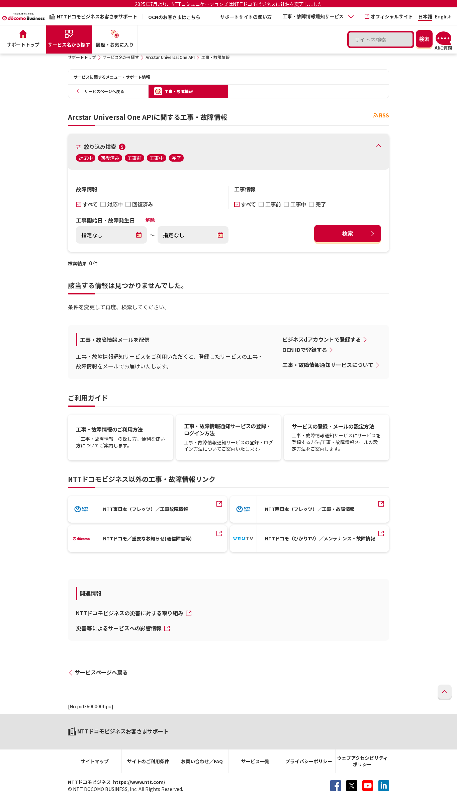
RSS (384, 115)
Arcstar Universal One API (170, 57)
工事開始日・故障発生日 (105, 220)
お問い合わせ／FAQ (202, 761)
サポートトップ (82, 57)
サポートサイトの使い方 (246, 16)
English (443, 17)
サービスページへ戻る (101, 672)
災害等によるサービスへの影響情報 (119, 628)
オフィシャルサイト (392, 16)
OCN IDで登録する (304, 350)
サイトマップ (95, 761)
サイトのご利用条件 (148, 761)
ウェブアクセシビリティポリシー (362, 761)
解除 (150, 220)
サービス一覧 (255, 761)
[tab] (318, 16)
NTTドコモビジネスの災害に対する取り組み (130, 613)
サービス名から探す (121, 57)
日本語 (425, 17)
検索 (347, 233)
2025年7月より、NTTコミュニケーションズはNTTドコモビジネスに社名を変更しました (229, 4)
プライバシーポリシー (308, 761)
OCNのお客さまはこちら (174, 17)
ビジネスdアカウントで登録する (321, 339)
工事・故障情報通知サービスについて (327, 365)
